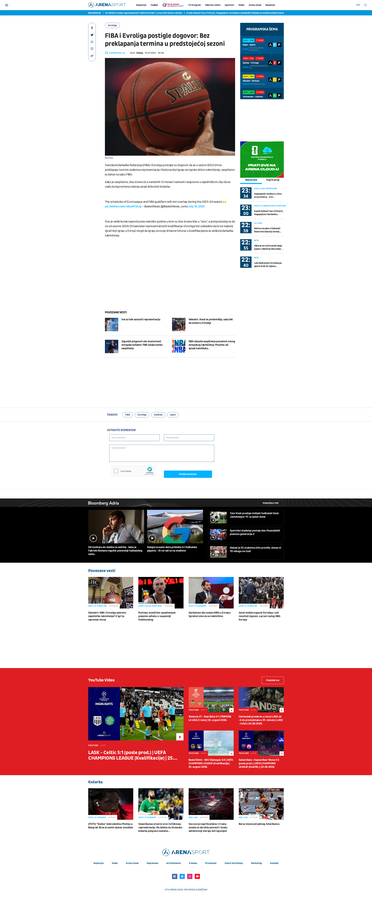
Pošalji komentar (188, 474)
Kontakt (274, 863)
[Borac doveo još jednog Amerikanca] (261, 804)
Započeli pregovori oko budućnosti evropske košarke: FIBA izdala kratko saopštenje (142, 345)
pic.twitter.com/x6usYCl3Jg (123, 206)
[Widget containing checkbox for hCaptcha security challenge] (133, 471)
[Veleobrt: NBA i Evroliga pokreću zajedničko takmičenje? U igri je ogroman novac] (110, 592)
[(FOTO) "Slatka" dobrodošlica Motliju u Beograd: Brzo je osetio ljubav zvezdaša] (110, 804)
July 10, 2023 (196, 206)
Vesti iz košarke (197, 606)
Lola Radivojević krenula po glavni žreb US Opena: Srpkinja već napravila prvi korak (268, 265)
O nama (193, 863)
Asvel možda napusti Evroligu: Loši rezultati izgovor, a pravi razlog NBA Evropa (259, 616)
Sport (173, 414)
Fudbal (154, 5)
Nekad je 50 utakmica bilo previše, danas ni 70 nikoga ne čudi (255, 549)
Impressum (152, 863)
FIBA (127, 414)
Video (241, 5)
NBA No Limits (212, 5)
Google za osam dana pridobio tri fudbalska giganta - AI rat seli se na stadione (172, 549)
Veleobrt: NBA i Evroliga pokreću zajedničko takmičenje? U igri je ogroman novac (107, 616)
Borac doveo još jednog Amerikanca (259, 824)
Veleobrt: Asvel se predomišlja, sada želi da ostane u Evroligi (211, 321)
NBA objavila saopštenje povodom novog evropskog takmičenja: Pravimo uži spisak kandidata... (212, 345)
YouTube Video (101, 680)
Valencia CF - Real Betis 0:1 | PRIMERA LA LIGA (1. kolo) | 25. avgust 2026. (210, 718)
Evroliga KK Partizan (150, 606)
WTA (256, 240)
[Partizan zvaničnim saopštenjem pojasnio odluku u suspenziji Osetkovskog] (160, 592)
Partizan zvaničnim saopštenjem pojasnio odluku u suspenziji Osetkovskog (157, 616)
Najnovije (141, 5)
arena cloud (132, 863)
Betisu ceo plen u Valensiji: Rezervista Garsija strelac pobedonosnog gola (267, 230)
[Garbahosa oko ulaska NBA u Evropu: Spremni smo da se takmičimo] (211, 592)
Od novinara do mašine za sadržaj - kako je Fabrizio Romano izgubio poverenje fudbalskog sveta (115, 551)
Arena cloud (255, 5)
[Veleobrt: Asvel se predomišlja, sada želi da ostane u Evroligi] (178, 324)
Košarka (158, 414)
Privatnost (211, 863)
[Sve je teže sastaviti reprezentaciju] (111, 324)
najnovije (98, 863)
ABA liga (193, 817)
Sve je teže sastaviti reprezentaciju (140, 319)
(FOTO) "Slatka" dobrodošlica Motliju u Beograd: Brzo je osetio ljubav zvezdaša (110, 825)
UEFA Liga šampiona (265, 188)
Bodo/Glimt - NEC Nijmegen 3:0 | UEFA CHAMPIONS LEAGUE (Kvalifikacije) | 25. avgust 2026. (211, 763)
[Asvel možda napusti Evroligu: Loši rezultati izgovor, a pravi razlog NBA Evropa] (261, 592)
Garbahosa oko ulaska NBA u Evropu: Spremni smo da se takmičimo (210, 614)
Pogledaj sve (271, 503)
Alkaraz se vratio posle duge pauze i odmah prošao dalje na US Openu (269, 247)
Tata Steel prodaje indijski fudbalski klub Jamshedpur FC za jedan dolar (254, 515)
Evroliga (112, 25)
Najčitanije (273, 180)
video (115, 863)
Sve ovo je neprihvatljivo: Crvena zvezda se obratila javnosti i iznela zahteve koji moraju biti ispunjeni (208, 827)
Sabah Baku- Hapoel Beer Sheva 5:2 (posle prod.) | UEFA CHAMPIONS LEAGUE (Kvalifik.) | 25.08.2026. (259, 763)
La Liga (258, 223)
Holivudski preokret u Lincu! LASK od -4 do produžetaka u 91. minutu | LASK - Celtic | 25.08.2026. (261, 720)
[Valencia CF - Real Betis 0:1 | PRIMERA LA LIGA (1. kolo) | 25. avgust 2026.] (211, 699)
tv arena (172, 889)
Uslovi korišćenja (234, 863)
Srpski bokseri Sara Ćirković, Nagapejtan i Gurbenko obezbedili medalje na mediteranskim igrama (196, 12)
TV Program (194, 5)
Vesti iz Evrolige (97, 606)
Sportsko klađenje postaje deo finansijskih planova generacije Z (255, 532)
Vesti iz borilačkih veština (270, 206)
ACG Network (173, 863)
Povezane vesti (116, 312)
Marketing (256, 863)
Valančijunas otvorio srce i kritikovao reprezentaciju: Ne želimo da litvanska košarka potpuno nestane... (160, 827)
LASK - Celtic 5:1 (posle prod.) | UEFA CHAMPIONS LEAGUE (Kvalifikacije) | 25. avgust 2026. (131, 755)
